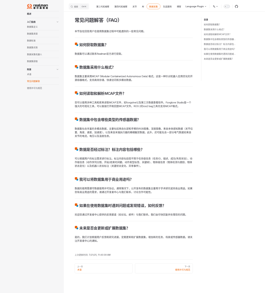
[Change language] (215, 6)
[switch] (227, 6)
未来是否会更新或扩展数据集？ (219, 58)
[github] (236, 6)
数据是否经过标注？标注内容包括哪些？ (220, 44)
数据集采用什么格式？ (214, 29)
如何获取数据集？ (212, 24)
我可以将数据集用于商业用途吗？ (220, 49)
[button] (43, 21)
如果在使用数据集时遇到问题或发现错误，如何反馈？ (220, 54)
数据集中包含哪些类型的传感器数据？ (220, 39)
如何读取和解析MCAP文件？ (217, 34)
